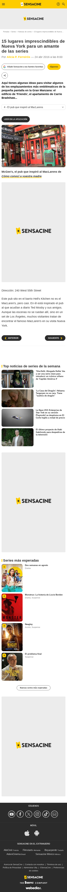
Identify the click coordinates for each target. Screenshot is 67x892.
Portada (6, 32)
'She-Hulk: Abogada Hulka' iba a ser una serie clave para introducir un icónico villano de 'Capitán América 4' (50, 375)
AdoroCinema (14, 854)
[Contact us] (55, 814)
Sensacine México (45, 854)
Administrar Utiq (30, 868)
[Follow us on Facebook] (21, 814)
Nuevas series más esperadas (33, 688)
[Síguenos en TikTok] (46, 814)
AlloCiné (8, 850)
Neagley (29, 624)
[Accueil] (31, 4)
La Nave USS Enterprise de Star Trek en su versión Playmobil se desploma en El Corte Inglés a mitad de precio (50, 414)
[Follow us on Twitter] (29, 814)
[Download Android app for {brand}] (38, 833)
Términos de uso (54, 864)
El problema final (33, 654)
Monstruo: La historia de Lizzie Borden (44, 595)
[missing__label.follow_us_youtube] (12, 814)
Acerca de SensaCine (13, 864)
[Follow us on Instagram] (38, 814)
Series (13, 32)
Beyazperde (51, 850)
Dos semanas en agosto (36, 565)
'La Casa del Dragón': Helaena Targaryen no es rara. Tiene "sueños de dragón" (50, 393)
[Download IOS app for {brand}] (28, 833)
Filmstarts (28, 850)
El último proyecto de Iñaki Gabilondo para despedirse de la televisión (50, 432)
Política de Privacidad (12, 868)
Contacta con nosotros (34, 864)
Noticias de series (25, 32)
